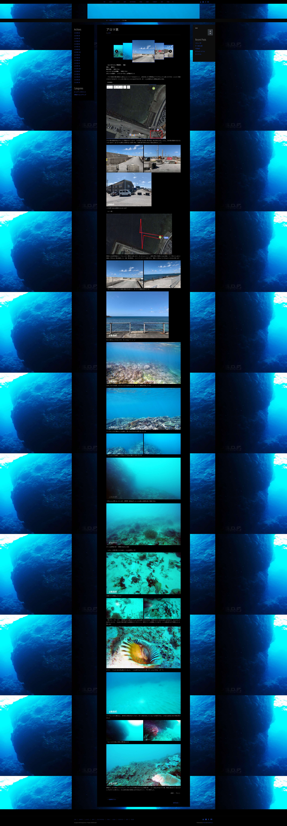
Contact (120, 819)
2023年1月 (77, 66)
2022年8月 (77, 71)
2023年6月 (77, 58)
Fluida (204, 822)
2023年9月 (77, 55)
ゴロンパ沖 (198, 43)
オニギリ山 (198, 54)
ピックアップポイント (80, 92)
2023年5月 (77, 60)
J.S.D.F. (88, 819)
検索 (196, 28)
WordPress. (210, 822)
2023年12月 (77, 52)
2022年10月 (77, 69)
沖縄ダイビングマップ (114, 20)
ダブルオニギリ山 (200, 51)
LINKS (114, 819)
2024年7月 (77, 46)
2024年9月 (77, 41)
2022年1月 (77, 82)
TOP (75, 819)
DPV (127, 819)
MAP (93, 819)
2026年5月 (77, 33)
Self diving (100, 819)
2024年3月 (77, 49)
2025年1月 (77, 38)
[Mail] (208, 2)
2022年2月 (77, 80)
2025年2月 (77, 36)
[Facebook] (205, 2)
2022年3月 (77, 77)
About (81, 819)
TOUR (132, 819)
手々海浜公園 (198, 46)
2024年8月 (77, 44)
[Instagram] (203, 2)
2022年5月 (77, 74)
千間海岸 (197, 48)
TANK (108, 819)
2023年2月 (77, 63)
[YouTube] (200, 2)
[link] (173, 2)
